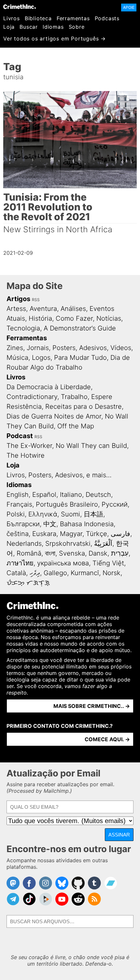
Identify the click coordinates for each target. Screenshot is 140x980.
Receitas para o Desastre (83, 406)
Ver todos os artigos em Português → (54, 38)
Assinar (119, 834)
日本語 (93, 514)
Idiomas (53, 26)
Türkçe (96, 534)
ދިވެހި (35, 573)
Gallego (55, 573)
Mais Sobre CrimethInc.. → (91, 706)
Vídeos (120, 348)
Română (29, 553)
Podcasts (107, 18)
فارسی (120, 534)
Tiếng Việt (108, 563)
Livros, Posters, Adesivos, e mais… (59, 475)
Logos (41, 357)
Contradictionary (32, 397)
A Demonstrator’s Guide (80, 328)
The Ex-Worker (29, 446)
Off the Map (75, 426)
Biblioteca (38, 18)
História (40, 318)
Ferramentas (73, 18)
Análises (73, 309)
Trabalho (74, 397)
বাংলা (50, 553)
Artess (16, 309)
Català (16, 573)
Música (17, 357)
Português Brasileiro (67, 504)
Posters (64, 348)
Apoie (128, 7)
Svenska (72, 553)
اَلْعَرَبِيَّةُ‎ (103, 543)
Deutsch (98, 494)
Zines (15, 348)
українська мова (63, 563)
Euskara (44, 534)
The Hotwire (26, 455)
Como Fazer (74, 318)
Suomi (70, 514)
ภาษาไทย (20, 563)
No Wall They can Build (91, 446)
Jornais (38, 348)
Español (44, 494)
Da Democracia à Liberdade (49, 387)
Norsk (111, 573)
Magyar (71, 534)
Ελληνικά (42, 514)
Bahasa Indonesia (87, 524)
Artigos (18, 299)
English (18, 494)
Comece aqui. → (107, 739)
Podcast (20, 436)
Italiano (71, 494)
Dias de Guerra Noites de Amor (54, 416)
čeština (18, 534)
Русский (115, 504)
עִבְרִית (120, 553)
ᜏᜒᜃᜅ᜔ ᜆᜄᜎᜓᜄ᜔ (28, 583)
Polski (16, 514)
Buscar (29, 26)
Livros (11, 18)
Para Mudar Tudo (80, 357)
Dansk (98, 553)
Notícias (108, 318)
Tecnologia (23, 328)
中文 (49, 524)
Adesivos (93, 348)
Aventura (43, 309)
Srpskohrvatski (68, 543)
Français (19, 504)
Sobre (77, 26)
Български (23, 524)
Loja (9, 26)
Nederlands (24, 543)
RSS (36, 299)
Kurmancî (85, 573)
